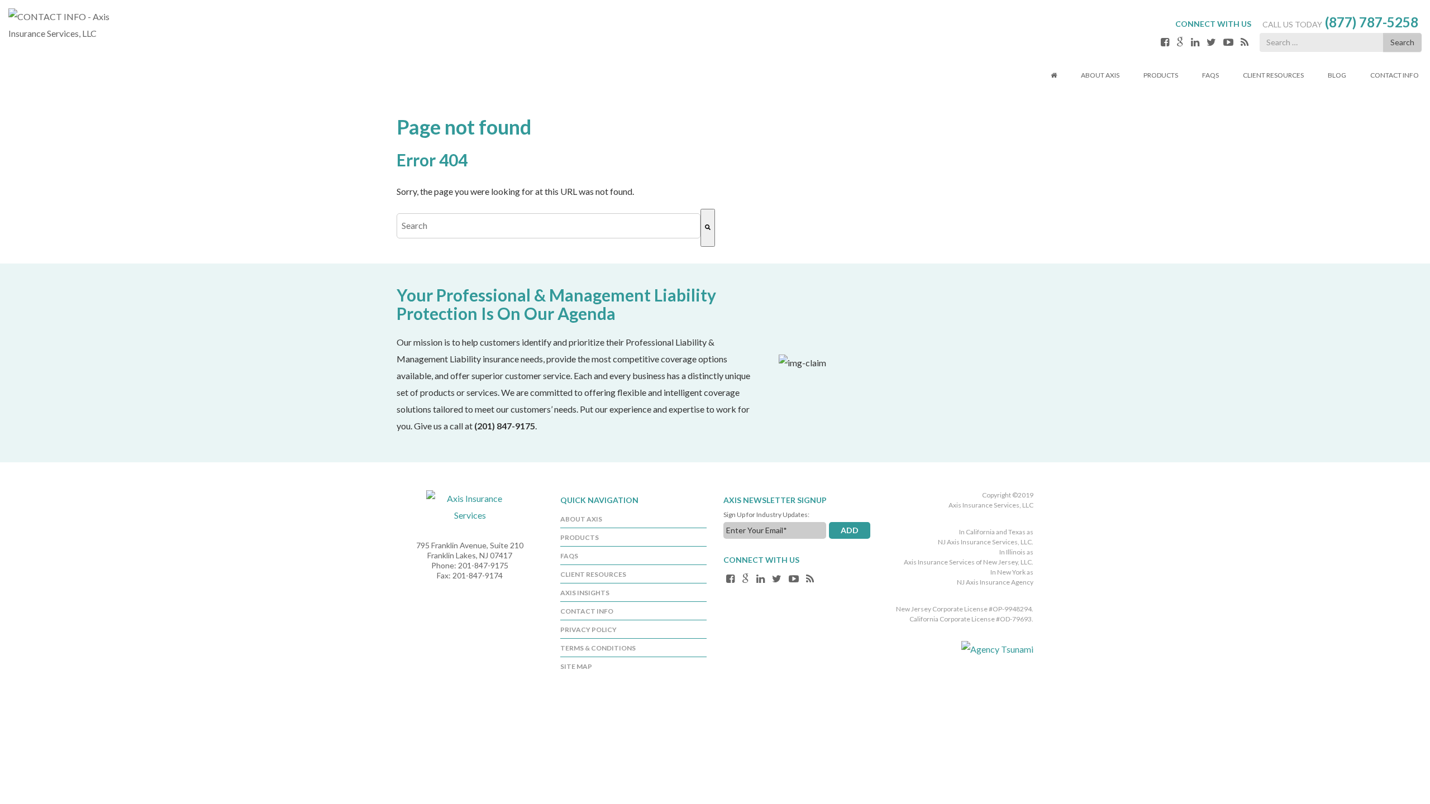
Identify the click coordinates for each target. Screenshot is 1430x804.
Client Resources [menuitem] (593, 574)
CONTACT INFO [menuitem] (586, 611)
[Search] (707, 228)
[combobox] (548, 225)
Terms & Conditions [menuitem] (598, 648)
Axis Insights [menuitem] (584, 592)
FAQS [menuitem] (569, 556)
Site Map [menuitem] (576, 666)
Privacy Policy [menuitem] (588, 629)
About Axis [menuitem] (581, 519)
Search (1402, 42)
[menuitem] (1053, 76)
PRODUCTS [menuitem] (579, 537)
